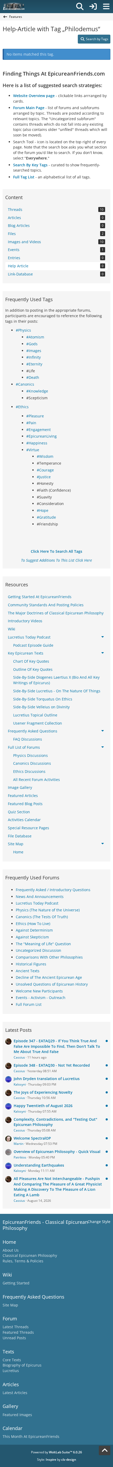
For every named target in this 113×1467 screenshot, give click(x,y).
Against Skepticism (32, 936)
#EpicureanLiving (41, 436)
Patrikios (20, 1157)
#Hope (42, 510)
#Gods (32, 343)
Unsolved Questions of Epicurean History (52, 984)
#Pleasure (35, 415)
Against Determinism (34, 930)
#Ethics (22, 406)
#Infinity (33, 357)
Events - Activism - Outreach (40, 997)
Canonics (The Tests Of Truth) (42, 916)
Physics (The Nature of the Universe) (48, 909)
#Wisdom (45, 456)
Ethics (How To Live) (33, 923)
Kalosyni (20, 1084)
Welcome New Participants (39, 990)
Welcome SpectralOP (32, 1138)
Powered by (56, 1452)
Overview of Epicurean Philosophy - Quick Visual (57, 1151)
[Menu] (106, 6)
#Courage (45, 469)
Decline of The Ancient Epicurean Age (49, 977)
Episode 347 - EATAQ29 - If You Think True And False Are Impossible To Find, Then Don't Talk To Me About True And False (57, 1046)
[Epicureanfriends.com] (14, 6)
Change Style (99, 1221)
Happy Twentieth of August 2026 (43, 1105)
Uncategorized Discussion (38, 950)
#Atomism (35, 336)
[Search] (80, 6)
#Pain (31, 422)
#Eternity (34, 364)
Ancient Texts (27, 970)
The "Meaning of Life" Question (43, 943)
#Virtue (32, 449)
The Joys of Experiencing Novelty (43, 1092)
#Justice (44, 476)
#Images (33, 350)
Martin (18, 1143)
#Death (32, 377)
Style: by (56, 1459)
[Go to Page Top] (104, 1450)
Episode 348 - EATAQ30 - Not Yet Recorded (52, 1065)
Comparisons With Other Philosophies (49, 957)
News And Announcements (40, 896)
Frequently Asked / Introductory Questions (53, 889)
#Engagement (38, 429)
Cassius (19, 1057)
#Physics (23, 330)
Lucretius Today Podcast (37, 903)
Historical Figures (31, 963)
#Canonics (25, 384)
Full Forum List (29, 1004)
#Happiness (36, 442)
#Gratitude (46, 517)
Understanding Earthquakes (39, 1165)
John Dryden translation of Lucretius (47, 1078)
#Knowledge (37, 391)
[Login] (93, 6)
